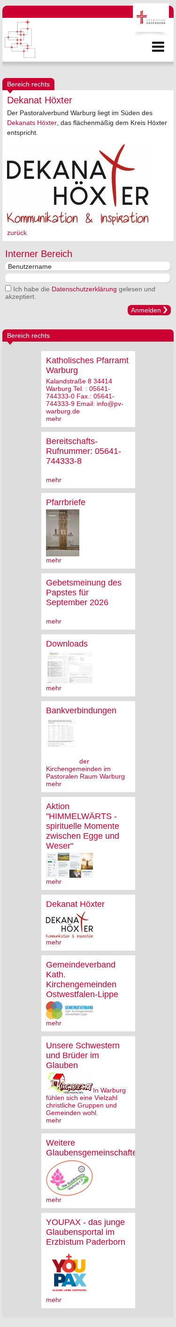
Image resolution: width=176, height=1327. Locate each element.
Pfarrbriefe (65, 502)
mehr (53, 418)
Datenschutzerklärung (84, 289)
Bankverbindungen (81, 710)
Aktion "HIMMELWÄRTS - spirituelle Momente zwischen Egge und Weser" (82, 826)
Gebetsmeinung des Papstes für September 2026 (84, 592)
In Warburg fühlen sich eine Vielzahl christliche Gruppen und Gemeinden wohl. (86, 1101)
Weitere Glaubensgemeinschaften (94, 1147)
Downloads (67, 643)
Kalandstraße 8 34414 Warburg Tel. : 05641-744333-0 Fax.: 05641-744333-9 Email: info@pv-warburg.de (84, 396)
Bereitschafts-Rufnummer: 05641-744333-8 (83, 451)
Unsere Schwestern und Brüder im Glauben (83, 1055)
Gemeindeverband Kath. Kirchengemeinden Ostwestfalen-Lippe (82, 979)
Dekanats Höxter (32, 122)
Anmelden (146, 310)
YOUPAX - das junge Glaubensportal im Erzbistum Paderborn (85, 1232)
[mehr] (62, 552)
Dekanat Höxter (75, 904)
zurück (17, 232)
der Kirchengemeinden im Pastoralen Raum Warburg (85, 768)
